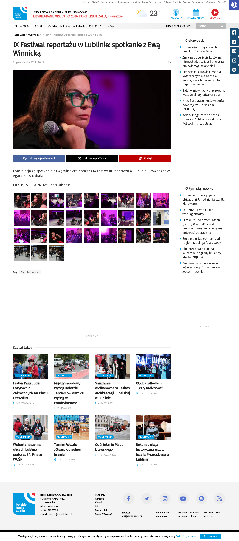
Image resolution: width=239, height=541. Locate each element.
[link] (234, 5)
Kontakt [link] (99, 502)
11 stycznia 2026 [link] (66, 459)
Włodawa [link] (210, 2)
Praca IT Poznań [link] (103, 514)
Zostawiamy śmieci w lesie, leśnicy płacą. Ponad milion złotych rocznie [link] (201, 267)
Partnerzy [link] (100, 494)
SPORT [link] (38, 26)
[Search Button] (222, 26)
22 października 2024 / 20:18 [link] (28, 62)
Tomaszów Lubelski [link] (193, 2)
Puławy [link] (167, 2)
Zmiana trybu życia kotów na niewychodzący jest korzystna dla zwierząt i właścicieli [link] (203, 62)
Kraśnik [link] (136, 2)
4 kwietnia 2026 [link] (106, 403)
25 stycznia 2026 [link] (25, 465)
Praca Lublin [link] (101, 510)
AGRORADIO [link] (79, 26)
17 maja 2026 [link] (64, 408)
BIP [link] (96, 506)
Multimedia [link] (23, 375)
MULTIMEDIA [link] (95, 26)
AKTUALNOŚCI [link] (22, 26)
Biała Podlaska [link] (99, 2)
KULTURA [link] (65, 26)
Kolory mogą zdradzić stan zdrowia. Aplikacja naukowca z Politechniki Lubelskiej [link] (203, 119)
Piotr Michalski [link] (30, 272)
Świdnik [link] (177, 2)
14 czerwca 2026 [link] (25, 403)
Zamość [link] (222, 2)
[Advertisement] (92, 307)
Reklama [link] (99, 498)
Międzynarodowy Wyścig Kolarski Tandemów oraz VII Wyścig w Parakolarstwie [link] (69, 393)
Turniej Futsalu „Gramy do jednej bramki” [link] (67, 449)
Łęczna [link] (157, 2)
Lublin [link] (86, 2)
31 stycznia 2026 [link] (148, 393)
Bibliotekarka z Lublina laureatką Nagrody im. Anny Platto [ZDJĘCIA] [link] (201, 253)
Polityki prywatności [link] (186, 536)
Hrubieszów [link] (124, 2)
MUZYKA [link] (52, 26)
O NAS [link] (111, 26)
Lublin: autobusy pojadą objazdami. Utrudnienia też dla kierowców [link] (203, 200)
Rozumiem (210, 536)
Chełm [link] (112, 2)
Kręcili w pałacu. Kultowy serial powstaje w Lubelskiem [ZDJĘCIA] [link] (203, 105)
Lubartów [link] (147, 2)
